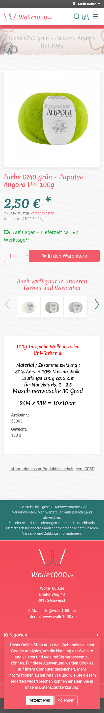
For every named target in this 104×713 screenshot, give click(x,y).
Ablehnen (66, 700)
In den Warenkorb (66, 256)
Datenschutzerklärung (58, 687)
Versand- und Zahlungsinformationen (51, 533)
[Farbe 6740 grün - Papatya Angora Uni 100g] (52, 118)
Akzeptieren (40, 700)
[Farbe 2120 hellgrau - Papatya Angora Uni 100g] (52, 307)
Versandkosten (42, 213)
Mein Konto (87, 4)
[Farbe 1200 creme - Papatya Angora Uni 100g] (28, 307)
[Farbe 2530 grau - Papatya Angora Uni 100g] (75, 307)
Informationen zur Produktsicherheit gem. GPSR (52, 468)
